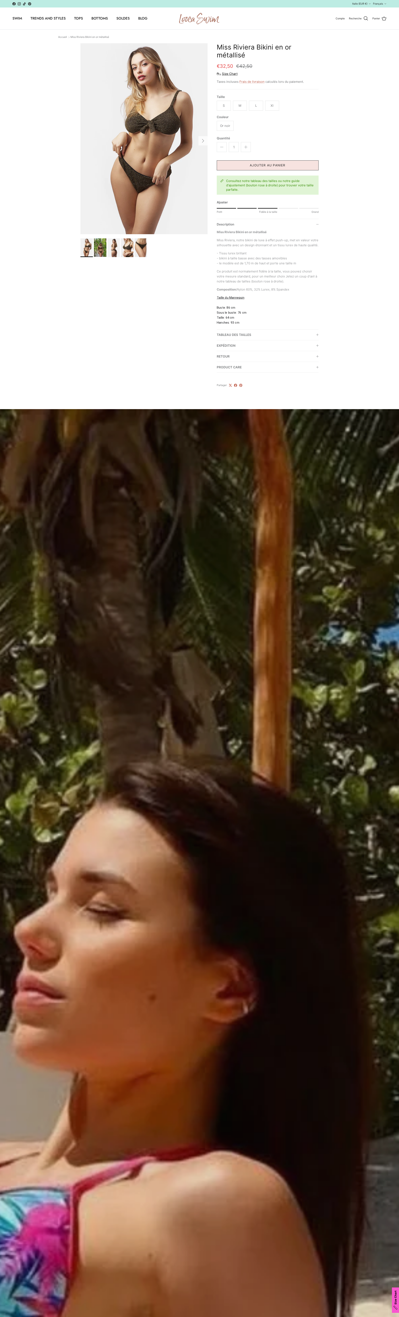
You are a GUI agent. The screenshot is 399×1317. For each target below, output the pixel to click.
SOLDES (123, 18)
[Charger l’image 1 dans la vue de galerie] (144, 138)
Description (225, 224)
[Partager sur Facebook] (235, 385)
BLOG (142, 18)
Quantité (223, 138)
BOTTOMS (99, 18)
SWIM (17, 18)
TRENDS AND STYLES (48, 18)
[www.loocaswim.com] (199, 18)
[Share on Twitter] (230, 385)
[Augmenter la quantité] (246, 147)
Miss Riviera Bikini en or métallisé (89, 37)
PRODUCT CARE (229, 367)
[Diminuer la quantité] (222, 147)
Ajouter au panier (267, 165)
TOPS (78, 18)
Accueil (62, 37)
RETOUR (223, 356)
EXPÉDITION (226, 346)
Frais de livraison (252, 82)
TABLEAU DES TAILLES (234, 335)
